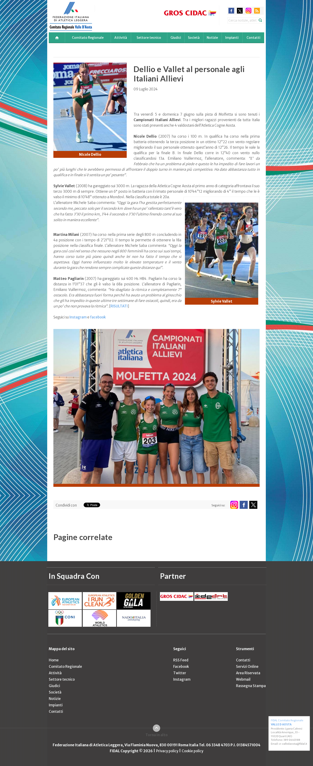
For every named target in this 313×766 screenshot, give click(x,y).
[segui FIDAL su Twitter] (253, 505)
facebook (231, 11)
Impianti (232, 38)
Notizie (212, 38)
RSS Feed (180, 660)
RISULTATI (119, 306)
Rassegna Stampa (251, 686)
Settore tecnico (149, 38)
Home (54, 660)
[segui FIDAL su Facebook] (244, 505)
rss (257, 11)
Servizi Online (247, 666)
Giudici (175, 38)
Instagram (78, 317)
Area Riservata (248, 673)
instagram (248, 11)
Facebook (181, 666)
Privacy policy (167, 751)
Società (194, 38)
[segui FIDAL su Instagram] (234, 505)
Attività (120, 38)
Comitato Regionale (88, 38)
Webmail (243, 679)
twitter (240, 11)
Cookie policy (192, 751)
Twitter (179, 673)
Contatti (253, 38)
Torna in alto (157, 735)
